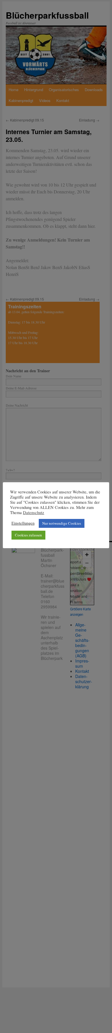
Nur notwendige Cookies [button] (61, 523)
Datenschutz (33, 512)
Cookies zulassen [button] (28, 535)
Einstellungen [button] (22, 523)
